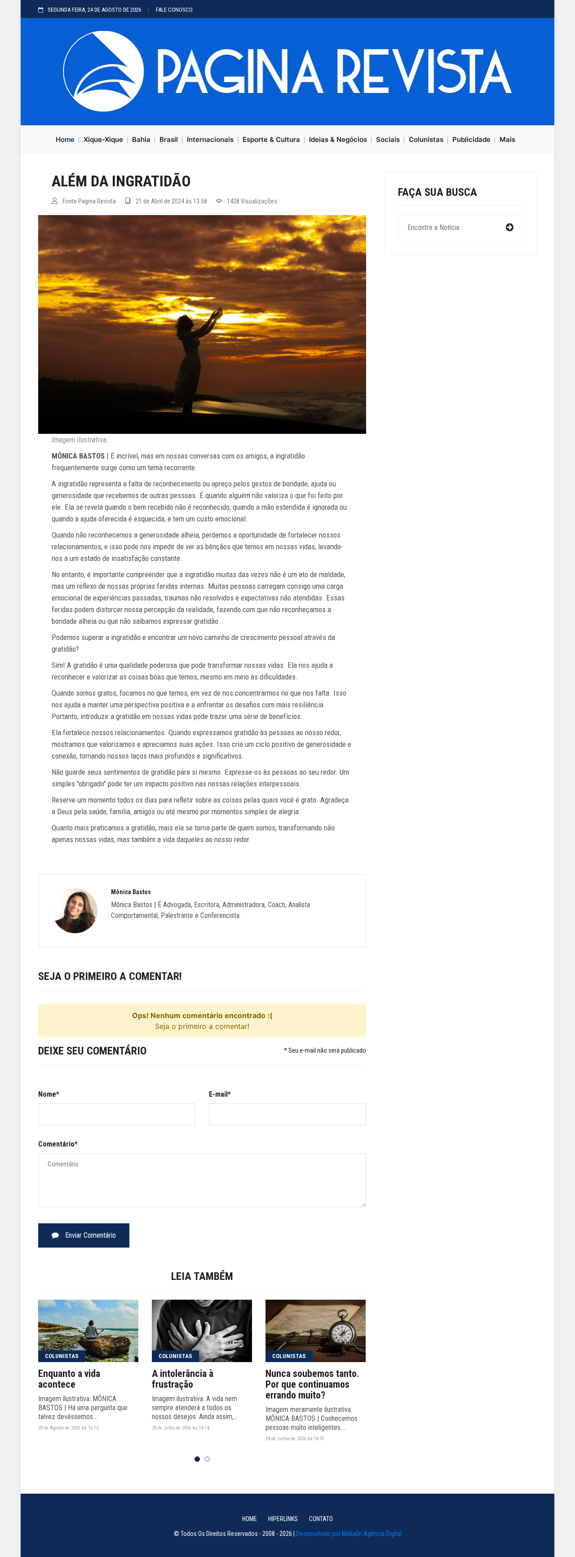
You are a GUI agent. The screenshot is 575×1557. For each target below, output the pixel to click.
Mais (507, 139)
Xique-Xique (103, 139)
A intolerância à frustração (182, 1379)
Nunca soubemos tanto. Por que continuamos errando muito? (312, 1384)
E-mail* (220, 1094)
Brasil (168, 139)
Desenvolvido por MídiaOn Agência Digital (349, 1533)
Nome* (48, 1094)
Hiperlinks (283, 1518)
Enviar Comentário (89, 1235)
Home (65, 139)
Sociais (388, 139)
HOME (249, 1518)
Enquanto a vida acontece (69, 1379)
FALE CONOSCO (174, 9)
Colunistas (426, 139)
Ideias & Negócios (338, 139)
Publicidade (471, 139)
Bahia (141, 139)
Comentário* (58, 1144)
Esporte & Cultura (271, 139)
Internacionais (210, 139)
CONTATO (321, 1518)
